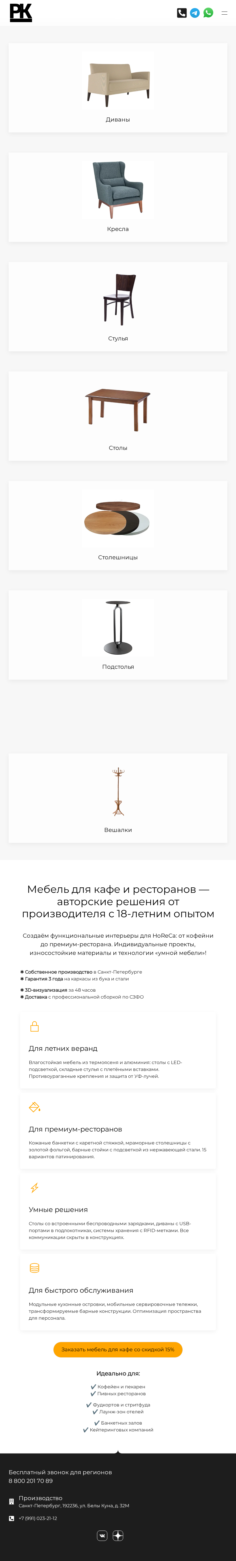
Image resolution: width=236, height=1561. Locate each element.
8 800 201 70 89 (31, 1480)
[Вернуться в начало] (21, 13)
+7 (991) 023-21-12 (38, 1518)
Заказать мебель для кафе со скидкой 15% (118, 1349)
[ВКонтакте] (102, 1536)
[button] (224, 13)
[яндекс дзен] (118, 1536)
